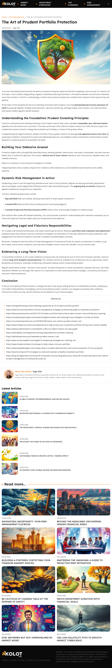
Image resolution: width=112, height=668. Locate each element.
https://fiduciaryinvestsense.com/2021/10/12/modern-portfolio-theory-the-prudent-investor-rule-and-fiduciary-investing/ (56, 313)
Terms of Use (32, 660)
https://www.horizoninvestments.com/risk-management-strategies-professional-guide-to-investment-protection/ (53, 309)
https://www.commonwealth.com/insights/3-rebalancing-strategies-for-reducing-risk (41, 340)
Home (4, 17)
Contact (22, 660)
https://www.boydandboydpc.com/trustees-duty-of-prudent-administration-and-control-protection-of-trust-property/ (54, 348)
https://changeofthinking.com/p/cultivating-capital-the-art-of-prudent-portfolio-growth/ (42, 306)
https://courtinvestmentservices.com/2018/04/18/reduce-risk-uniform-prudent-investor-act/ (44, 321)
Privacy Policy (45, 660)
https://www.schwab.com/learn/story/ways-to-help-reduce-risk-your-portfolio (38, 344)
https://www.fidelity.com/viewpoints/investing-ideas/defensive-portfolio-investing (39, 332)
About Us (5, 660)
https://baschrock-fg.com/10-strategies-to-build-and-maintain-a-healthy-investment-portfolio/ (45, 352)
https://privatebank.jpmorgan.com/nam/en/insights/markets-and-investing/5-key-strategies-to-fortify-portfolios (52, 317)
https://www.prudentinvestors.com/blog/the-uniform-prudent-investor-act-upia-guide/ (42, 329)
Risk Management (16, 17)
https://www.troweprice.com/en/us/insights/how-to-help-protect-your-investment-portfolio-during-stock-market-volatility (56, 325)
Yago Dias (16, 28)
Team (14, 660)
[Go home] (8, 4)
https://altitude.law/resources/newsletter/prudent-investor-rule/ (32, 336)
